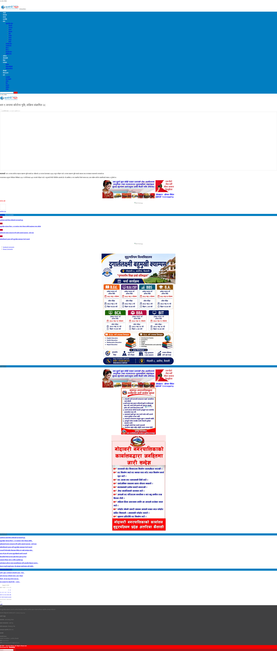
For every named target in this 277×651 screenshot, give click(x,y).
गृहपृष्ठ (4, 13)
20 (5, 597)
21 (7, 597)
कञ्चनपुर (10, 28)
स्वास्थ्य (7, 85)
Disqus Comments (8, 249)
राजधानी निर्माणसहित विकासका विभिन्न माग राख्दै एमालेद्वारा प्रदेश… (16, 550)
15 (8, 595)
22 (9, 597)
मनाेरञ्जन (5, 62)
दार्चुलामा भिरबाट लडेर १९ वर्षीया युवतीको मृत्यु (11, 560)
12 (3, 595)
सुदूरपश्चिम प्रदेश (9, 23)
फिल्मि (7, 65)
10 (0, 595)
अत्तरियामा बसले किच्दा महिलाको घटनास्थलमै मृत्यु (12, 538)
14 (7, 595)
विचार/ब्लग (5, 73)
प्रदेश (4, 21)
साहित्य (7, 87)
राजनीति (5, 19)
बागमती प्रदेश (9, 52)
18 (2, 597)
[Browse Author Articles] (3, 209)
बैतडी (10, 42)
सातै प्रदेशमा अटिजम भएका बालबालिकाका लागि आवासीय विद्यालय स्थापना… (19, 563)
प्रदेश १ (7, 48)
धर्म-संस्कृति (8, 79)
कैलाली (10, 25)
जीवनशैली (5, 58)
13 (5, 595)
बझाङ (10, 38)
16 (10, 595)
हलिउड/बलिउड (9, 69)
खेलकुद (5, 71)
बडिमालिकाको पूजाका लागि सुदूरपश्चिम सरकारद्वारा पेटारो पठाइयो (16, 547)
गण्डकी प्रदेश (8, 46)
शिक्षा (4, 60)
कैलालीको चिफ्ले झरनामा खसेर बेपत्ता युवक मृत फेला (13, 557)
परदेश (7, 81)
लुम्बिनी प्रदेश (9, 54)
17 (0, 597)
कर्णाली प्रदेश (9, 44)
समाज (4, 17)
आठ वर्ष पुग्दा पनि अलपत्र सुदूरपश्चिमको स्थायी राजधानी (13, 554)
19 (3, 597)
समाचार (5, 15)
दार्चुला (10, 36)
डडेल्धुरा (10, 32)
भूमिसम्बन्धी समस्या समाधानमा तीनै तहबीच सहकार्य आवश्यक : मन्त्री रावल (18, 544)
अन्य (4, 75)
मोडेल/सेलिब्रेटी (9, 67)
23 (10, 597)
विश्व (7, 83)
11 (2, 595)
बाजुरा (10, 40)
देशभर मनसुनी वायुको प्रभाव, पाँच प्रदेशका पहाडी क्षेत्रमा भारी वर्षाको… (17, 566)
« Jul (1, 604)
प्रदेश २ (7, 50)
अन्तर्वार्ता (8, 77)
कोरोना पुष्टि (2, 201)
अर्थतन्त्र (5, 56)
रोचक (7, 89)
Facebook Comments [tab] (8, 247)
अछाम (10, 30)
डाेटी (10, 34)
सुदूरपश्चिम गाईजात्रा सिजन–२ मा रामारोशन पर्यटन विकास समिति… (16, 541)
